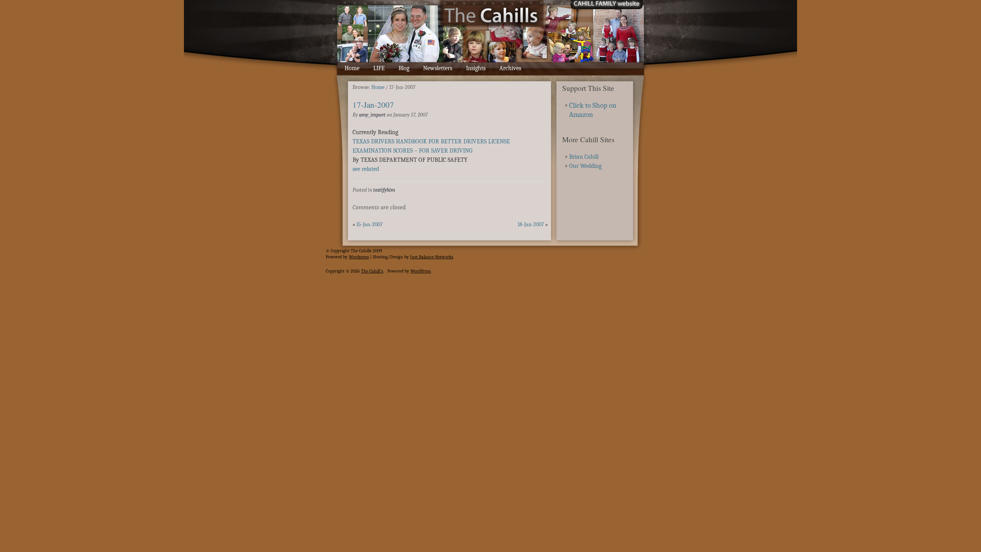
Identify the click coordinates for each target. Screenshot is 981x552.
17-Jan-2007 (373, 104)
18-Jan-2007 (531, 224)
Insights (476, 68)
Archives (510, 68)
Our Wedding (585, 166)
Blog (404, 68)
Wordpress (359, 257)
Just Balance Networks (431, 257)
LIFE (379, 68)
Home (351, 68)
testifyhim (384, 190)
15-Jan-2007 (369, 224)
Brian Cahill (584, 156)
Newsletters (437, 68)
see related (366, 169)
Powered (334, 257)
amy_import (372, 115)
